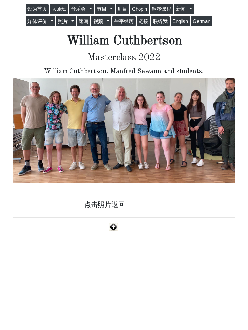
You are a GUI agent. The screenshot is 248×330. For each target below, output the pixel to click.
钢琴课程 (161, 9)
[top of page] (113, 226)
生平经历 (124, 21)
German (201, 21)
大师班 (59, 9)
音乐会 (79, 9)
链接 (143, 21)
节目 (103, 9)
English (180, 21)
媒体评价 (38, 21)
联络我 (160, 21)
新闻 (182, 9)
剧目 (122, 9)
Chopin (139, 9)
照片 (64, 21)
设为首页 (37, 9)
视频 (99, 21)
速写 (83, 21)
